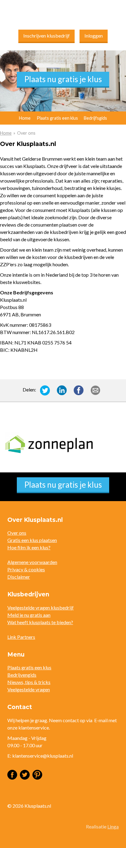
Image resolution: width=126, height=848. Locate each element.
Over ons (16, 533)
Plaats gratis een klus (57, 118)
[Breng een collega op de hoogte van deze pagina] (95, 389)
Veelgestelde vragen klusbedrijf (40, 607)
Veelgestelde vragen (28, 689)
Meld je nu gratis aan (28, 615)
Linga (113, 826)
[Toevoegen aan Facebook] (78, 389)
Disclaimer (18, 577)
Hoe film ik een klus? (28, 547)
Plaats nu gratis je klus (63, 79)
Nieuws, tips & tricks (28, 682)
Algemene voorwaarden (32, 562)
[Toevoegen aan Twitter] (45, 389)
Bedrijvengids (21, 675)
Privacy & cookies (26, 569)
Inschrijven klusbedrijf (46, 35)
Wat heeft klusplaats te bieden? (40, 622)
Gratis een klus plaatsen (32, 540)
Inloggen (93, 35)
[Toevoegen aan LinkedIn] (62, 389)
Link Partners (21, 637)
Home (6, 133)
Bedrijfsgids (95, 118)
